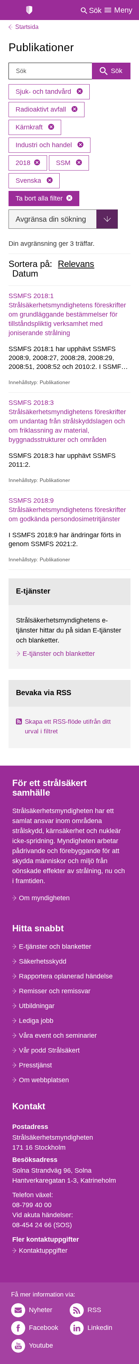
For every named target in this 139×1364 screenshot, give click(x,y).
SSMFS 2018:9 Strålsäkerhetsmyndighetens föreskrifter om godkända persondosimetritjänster (67, 510)
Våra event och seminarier (58, 1035)
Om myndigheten (44, 898)
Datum (25, 273)
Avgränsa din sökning (51, 219)
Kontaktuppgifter (43, 1250)
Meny (123, 10)
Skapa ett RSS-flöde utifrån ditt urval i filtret (68, 726)
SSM (64, 162)
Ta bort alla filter (39, 198)
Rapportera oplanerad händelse (66, 976)
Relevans (76, 264)
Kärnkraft (30, 127)
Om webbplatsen (44, 1080)
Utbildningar (36, 1006)
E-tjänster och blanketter (59, 653)
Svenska (29, 180)
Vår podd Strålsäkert (49, 1050)
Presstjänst (35, 1065)
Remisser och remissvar (54, 991)
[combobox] (69, 71)
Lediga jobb (36, 1020)
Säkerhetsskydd (42, 961)
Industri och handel (45, 145)
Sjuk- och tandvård (44, 91)
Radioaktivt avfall (42, 109)
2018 (23, 162)
